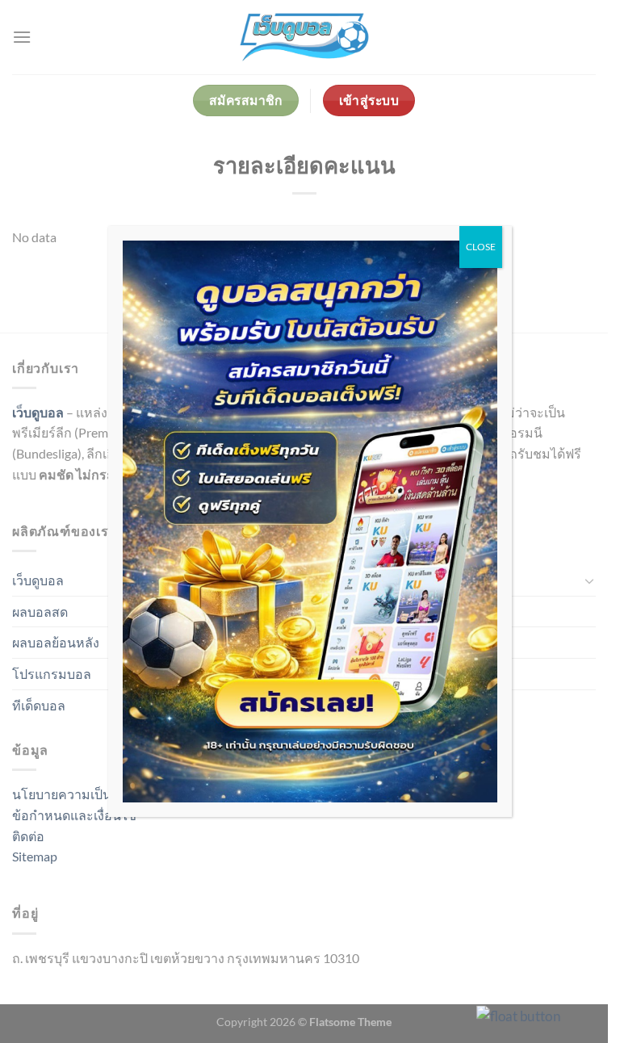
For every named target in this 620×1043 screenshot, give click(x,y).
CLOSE (481, 247)
